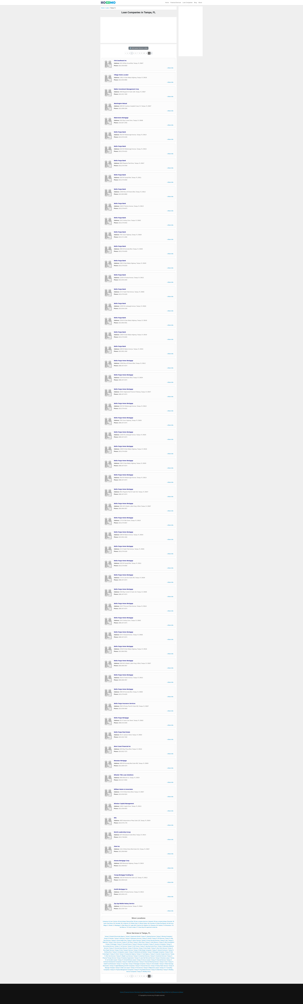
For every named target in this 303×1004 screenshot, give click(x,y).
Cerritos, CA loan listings (119, 921)
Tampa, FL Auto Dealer (144, 948)
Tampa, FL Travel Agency (143, 954)
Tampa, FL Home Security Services (150, 940)
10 (144, 53)
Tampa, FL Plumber (109, 938)
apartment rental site (152, 927)
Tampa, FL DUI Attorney (158, 938)
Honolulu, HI (153, 923)
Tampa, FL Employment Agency (128, 954)
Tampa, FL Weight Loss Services (124, 956)
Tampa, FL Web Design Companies (142, 950)
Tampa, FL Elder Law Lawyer (123, 967)
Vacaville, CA (119, 923)
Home (167, 2)
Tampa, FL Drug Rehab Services (142, 969)
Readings (158, 992)
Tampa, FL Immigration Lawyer (120, 952)
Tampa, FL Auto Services (114, 942)
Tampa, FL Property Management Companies (121, 969)
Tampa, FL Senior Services (134, 940)
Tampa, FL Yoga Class (122, 963)
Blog (195, 2)
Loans (107, 8)
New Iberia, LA (126, 925)
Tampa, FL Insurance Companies (157, 944)
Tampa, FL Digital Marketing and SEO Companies (122, 965)
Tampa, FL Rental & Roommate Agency (115, 936)
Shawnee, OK (154, 925)
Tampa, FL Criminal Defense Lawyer (127, 960)
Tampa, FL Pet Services (137, 967)
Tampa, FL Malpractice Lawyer (151, 967)
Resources (176, 992)
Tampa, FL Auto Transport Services (124, 950)
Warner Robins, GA (144, 923)
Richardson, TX (169, 925)
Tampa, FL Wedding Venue (144, 971)
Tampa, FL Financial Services (158, 960)
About (200, 2)
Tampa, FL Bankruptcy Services (133, 938)
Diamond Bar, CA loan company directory (137, 921)
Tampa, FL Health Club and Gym (130, 962)
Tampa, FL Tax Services (121, 946)
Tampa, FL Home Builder (152, 963)
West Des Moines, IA (162, 923)
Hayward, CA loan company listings (158, 921)
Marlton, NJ (147, 925)
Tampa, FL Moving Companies (164, 936)
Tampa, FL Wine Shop (138, 942)
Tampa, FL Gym (163, 962)
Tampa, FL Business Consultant (140, 944)
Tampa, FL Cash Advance (151, 942)
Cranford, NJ (140, 925)
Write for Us (168, 992)
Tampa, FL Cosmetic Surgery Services (160, 954)
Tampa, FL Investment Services (142, 956)
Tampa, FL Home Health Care (118, 940)
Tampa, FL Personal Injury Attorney (118, 948)
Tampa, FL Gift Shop (127, 942)
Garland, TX (162, 925)
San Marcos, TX (124, 927)
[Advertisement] (138, 30)
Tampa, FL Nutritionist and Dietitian (138, 952)
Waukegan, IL (118, 925)
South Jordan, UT (133, 927)
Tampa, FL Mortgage (111, 944)
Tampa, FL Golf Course (133, 946)
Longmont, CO (126, 923)
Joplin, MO (133, 925)
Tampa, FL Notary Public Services (159, 965)
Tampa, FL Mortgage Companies (156, 952)
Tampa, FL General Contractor (160, 950)
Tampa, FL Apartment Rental (133, 936)
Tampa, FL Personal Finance (124, 944)
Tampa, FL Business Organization (125, 958)
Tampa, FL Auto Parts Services (159, 948)
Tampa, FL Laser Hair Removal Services (145, 958)
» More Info (170, 68)
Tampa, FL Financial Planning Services (149, 962)
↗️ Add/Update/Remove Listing (138, 48)
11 (146, 53)
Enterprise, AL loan (107, 921)
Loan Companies (187, 2)
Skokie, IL (111, 925)
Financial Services (175, 2)
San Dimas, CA (111, 923)
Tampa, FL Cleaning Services (148, 936)
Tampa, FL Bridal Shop (157, 969)
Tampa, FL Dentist (146, 938)
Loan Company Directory (147, 992)
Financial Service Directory (132, 992)
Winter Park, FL (135, 923)
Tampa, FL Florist (114, 954)
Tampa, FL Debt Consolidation (166, 942)
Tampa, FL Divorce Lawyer (143, 960)
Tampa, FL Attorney (119, 938)
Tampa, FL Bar (164, 940)
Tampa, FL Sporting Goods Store (148, 946)
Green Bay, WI (142, 927)
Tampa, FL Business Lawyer (163, 958)
